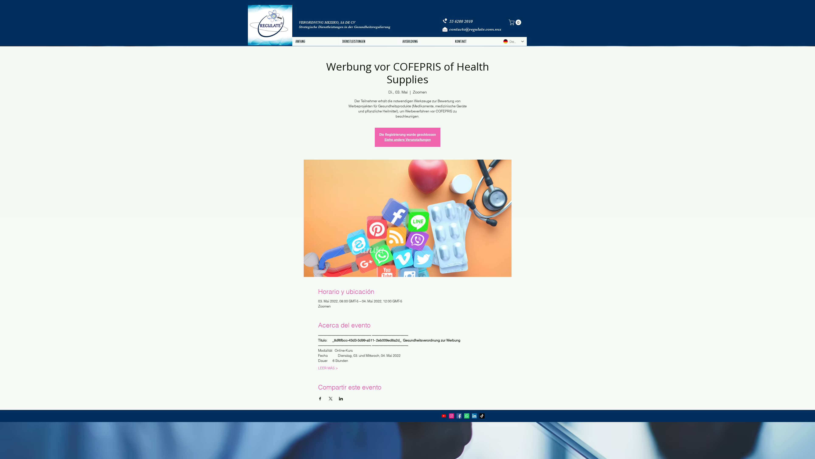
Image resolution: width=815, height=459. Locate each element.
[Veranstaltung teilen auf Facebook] (320, 398)
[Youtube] (443, 415)
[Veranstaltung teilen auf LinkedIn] (341, 398)
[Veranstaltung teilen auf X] (331, 398)
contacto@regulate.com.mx (475, 29)
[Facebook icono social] (459, 415)
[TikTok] (482, 415)
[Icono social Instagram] (451, 415)
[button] (516, 22)
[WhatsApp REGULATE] (466, 415)
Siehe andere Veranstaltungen (407, 140)
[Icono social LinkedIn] (474, 415)
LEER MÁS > (328, 368)
